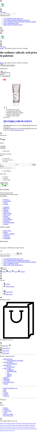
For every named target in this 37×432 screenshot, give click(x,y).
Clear (6, 183)
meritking (9, 426)
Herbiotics (6, 211)
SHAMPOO (10, 370)
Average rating (7, 411)
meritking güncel (20, 426)
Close (4, 269)
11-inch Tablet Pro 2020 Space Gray (13, 18)
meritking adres (28, 426)
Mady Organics (7, 213)
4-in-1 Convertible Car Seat (10, 23)
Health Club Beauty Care (10, 388)
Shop (4, 389)
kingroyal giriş (15, 423)
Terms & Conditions (8, 233)
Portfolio (5, 393)
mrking (1, 423)
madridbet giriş (14, 425)
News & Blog (7, 201)
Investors (5, 204)
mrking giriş (5, 423)
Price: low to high (8, 414)
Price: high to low (8, 415)
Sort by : (10, 65)
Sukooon (5, 224)
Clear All (3, 146)
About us (5, 394)
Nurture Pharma (7, 219)
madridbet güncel (21, 425)
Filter (4, 65)
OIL (8, 373)
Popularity (6, 409)
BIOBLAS (6, 208)
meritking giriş (14, 426)
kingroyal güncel (22, 423)
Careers (5, 202)
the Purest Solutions (8, 222)
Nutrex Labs (6, 215)
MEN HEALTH (7, 359)
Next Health (6, 218)
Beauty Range (11, 367)
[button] (14, 130)
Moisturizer (6, 379)
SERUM (9, 374)
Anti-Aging (6, 380)
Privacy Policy (7, 230)
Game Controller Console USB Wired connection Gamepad (19, 21)
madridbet (9, 425)
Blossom (5, 210)
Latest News (6, 237)
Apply (34, 164)
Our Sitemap (6, 238)
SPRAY (9, 376)
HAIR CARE (7, 368)
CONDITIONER (12, 371)
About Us (6, 199)
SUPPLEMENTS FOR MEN (15, 360)
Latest (5, 412)
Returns (5, 232)
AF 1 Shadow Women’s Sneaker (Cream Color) (16, 20)
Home (1, 48)
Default (5, 408)
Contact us (6, 396)
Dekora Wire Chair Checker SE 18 (12, 24)
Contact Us (6, 235)
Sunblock (6, 377)
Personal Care (7, 365)
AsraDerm (6, 207)
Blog (4, 391)
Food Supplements (12, 363)
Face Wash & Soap (8, 382)
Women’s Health (7, 362)
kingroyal (10, 423)
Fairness (5, 383)
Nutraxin (5, 216)
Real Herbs (6, 221)
